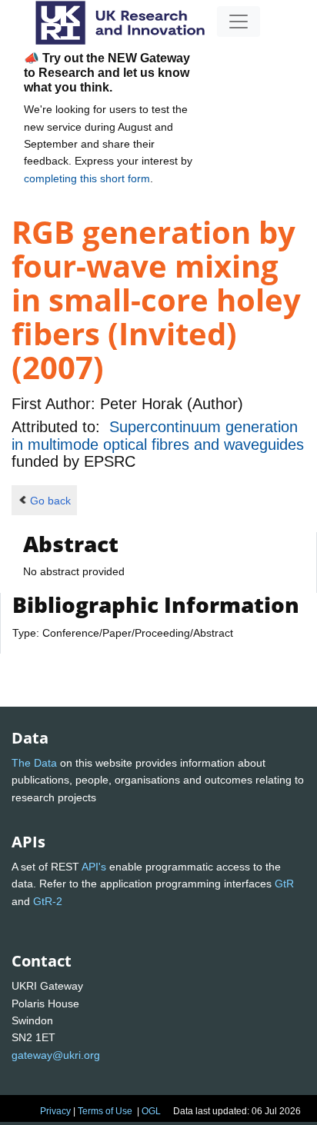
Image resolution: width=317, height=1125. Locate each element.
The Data (34, 763)
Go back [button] (50, 500)
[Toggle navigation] (238, 21)
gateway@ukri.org (56, 1055)
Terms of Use (105, 1111)
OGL (151, 1111)
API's (94, 866)
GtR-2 (47, 901)
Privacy (55, 1111)
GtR (284, 883)
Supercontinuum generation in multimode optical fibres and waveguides (158, 435)
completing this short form (87, 178)
